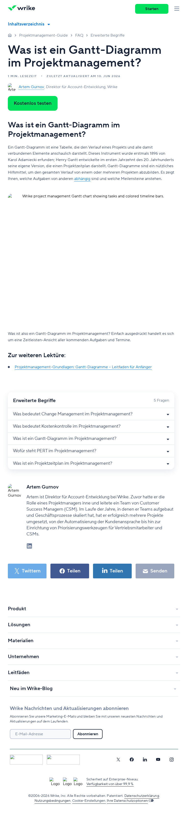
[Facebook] (131, 759)
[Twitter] (118, 759)
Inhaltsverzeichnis (26, 24)
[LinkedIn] (145, 759)
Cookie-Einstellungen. (89, 801)
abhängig (82, 178)
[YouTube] (158, 759)
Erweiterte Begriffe (108, 35)
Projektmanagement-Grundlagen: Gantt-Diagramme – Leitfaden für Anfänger (83, 367)
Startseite (10, 35)
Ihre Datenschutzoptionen (127, 801)
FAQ (79, 35)
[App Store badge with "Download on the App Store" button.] (26, 759)
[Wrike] (23, 8)
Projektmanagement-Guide (43, 35)
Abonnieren (87, 734)
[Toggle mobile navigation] (176, 9)
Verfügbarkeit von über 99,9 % (110, 784)
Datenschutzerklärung (141, 796)
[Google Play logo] (63, 759)
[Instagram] (171, 759)
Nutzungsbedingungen (53, 801)
